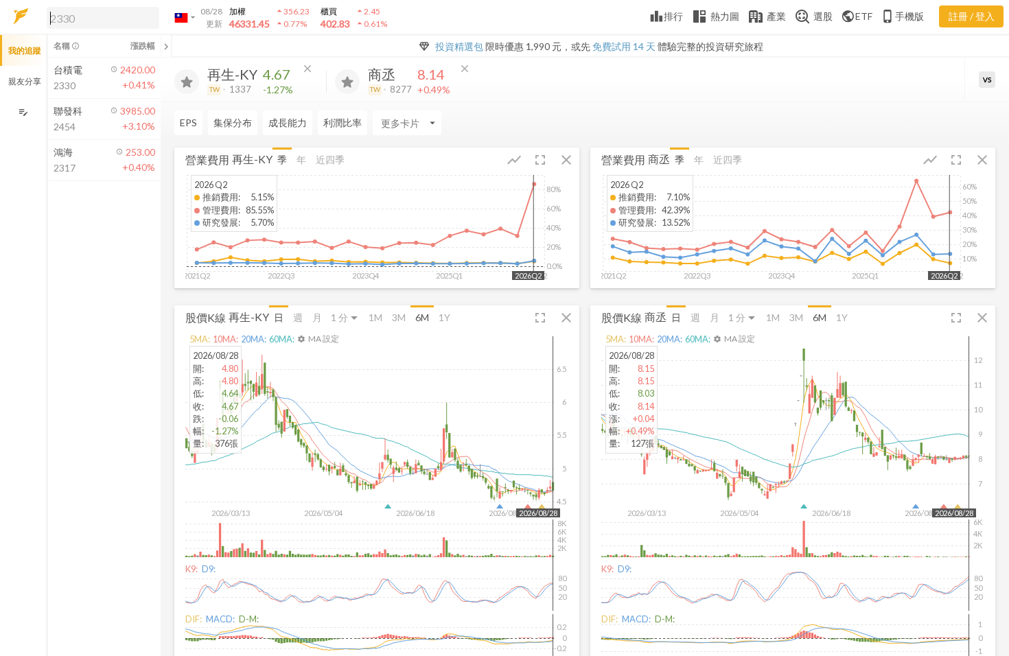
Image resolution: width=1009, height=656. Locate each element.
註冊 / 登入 (972, 16)
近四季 (330, 159)
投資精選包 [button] (459, 46)
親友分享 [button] (24, 81)
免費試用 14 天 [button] (624, 46)
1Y (444, 317)
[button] (100, 17)
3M (399, 317)
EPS (188, 122)
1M (375, 317)
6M (422, 317)
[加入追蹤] (186, 81)
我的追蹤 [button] (24, 50)
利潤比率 (342, 122)
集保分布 (232, 122)
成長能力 (287, 122)
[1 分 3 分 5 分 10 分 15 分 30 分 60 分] (345, 317)
